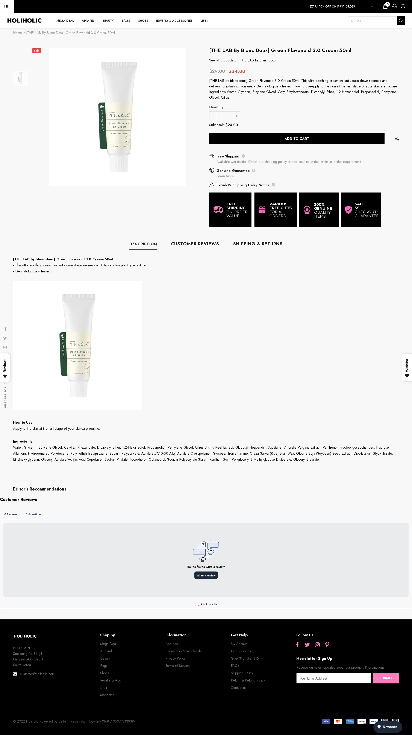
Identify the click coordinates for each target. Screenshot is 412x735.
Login (371, 7)
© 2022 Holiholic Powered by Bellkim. (41, 721)
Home (17, 32)
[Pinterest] (327, 645)
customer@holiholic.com (37, 673)
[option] (117, 117)
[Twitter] (307, 645)
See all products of (223, 60)
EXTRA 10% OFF (320, 6)
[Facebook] (297, 645)
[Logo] (24, 20)
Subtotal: (216, 124)
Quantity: (216, 107)
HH (6, 6)
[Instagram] (317, 645)
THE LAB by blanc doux (258, 60)
